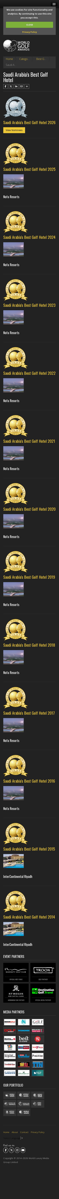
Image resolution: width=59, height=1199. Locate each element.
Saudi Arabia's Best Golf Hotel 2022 (29, 373)
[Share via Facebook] (5, 86)
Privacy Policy (29, 31)
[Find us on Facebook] (5, 1150)
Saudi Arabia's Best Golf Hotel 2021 (29, 441)
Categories (25, 59)
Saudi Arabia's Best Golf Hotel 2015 (29, 849)
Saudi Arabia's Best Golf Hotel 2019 (29, 577)
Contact (24, 1132)
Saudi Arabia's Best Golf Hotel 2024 (29, 237)
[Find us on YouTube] (22, 1150)
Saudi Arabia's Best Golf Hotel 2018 (29, 645)
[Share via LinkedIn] (16, 86)
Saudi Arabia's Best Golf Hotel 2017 (29, 713)
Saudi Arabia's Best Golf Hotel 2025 (29, 169)
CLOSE (29, 24)
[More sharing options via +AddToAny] (27, 86)
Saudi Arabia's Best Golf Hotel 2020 (29, 509)
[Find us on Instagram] (17, 1150)
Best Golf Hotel (45, 59)
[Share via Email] (22, 86)
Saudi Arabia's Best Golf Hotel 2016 (29, 781)
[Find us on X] (11, 1150)
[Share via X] (11, 86)
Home (9, 59)
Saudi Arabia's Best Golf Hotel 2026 (29, 122)
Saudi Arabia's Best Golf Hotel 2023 (29, 305)
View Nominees (14, 130)
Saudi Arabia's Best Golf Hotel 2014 (29, 917)
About (15, 1132)
